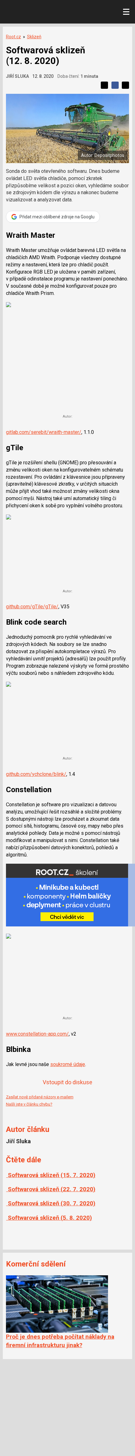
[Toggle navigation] (126, 12)
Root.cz (13, 36)
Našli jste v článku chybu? (29, 1104)
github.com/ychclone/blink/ (36, 774)
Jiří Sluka (17, 76)
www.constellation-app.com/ (37, 1034)
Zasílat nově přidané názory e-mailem (39, 1097)
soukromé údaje (67, 1064)
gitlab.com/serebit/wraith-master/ (43, 432)
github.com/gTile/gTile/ (32, 607)
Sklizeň (34, 36)
